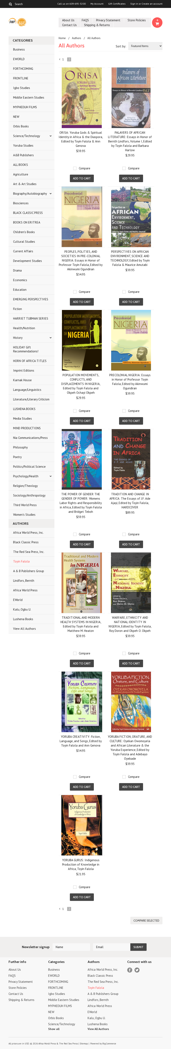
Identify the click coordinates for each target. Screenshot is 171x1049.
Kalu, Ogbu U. (22, 609)
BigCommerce (109, 1043)
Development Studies (27, 261)
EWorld (18, 600)
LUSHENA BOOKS (24, 409)
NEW (16, 117)
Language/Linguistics (27, 390)
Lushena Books (23, 619)
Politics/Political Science (29, 467)
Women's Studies (24, 515)
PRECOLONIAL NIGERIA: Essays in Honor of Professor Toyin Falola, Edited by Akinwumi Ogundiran (130, 381)
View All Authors (24, 629)
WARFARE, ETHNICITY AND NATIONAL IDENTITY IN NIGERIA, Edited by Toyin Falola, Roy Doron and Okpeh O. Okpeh (130, 624)
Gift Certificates (117, 3)
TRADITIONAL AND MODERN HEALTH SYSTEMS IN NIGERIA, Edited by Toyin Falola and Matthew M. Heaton (80, 624)
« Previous (60, 60)
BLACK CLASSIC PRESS (28, 213)
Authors (76, 38)
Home (62, 38)
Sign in (134, 3)
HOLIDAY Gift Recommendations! (25, 349)
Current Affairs (23, 251)
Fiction (17, 309)
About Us (68, 20)
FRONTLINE (20, 78)
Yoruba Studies (23, 145)
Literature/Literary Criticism (31, 399)
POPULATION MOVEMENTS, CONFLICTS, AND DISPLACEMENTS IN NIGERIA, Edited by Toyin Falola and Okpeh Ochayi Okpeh (80, 384)
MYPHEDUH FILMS (25, 107)
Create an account (152, 3)
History (18, 338)
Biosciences (21, 203)
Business (19, 49)
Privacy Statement (108, 20)
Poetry (17, 457)
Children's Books (24, 232)
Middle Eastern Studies (28, 97)
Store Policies (137, 20)
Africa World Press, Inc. (28, 533)
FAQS (85, 20)
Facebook (129, 970)
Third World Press (25, 505)
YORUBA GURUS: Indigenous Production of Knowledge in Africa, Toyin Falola (80, 864)
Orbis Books (21, 126)
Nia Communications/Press (30, 438)
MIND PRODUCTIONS (27, 428)
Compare (84, 168)
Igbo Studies (21, 88)
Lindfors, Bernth (23, 581)
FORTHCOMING (23, 69)
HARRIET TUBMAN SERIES (30, 318)
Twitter (137, 970)
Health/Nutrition (24, 328)
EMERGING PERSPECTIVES (30, 299)
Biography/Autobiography (30, 194)
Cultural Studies (24, 242)
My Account (97, 3)
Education (19, 290)
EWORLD (19, 59)
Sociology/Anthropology (29, 495)
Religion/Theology (25, 486)
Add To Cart (82, 178)
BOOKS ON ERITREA (26, 222)
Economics (20, 280)
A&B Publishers (23, 155)
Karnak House (22, 380)
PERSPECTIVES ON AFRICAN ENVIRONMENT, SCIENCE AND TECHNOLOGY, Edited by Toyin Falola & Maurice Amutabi (130, 258)
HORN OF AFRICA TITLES (30, 361)
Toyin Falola (21, 561)
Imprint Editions (23, 370)
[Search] (10, 4)
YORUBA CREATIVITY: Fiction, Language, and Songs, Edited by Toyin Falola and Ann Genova (81, 741)
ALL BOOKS (20, 165)
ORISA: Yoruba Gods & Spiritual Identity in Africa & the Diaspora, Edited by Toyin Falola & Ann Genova (81, 139)
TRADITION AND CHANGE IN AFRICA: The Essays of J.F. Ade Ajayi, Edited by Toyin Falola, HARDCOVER (129, 500)
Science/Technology (26, 136)
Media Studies (22, 418)
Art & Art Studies (24, 184)
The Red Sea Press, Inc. (28, 552)
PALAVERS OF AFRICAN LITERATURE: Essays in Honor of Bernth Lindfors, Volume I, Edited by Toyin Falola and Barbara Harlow (130, 141)
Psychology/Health (25, 476)
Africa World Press (25, 590)
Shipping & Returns (97, 25)
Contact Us (69, 25)
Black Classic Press (26, 542)
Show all (53, 1029)
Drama (17, 270)
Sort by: (121, 46)
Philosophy (20, 447)
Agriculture (20, 174)
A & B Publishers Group (28, 571)
